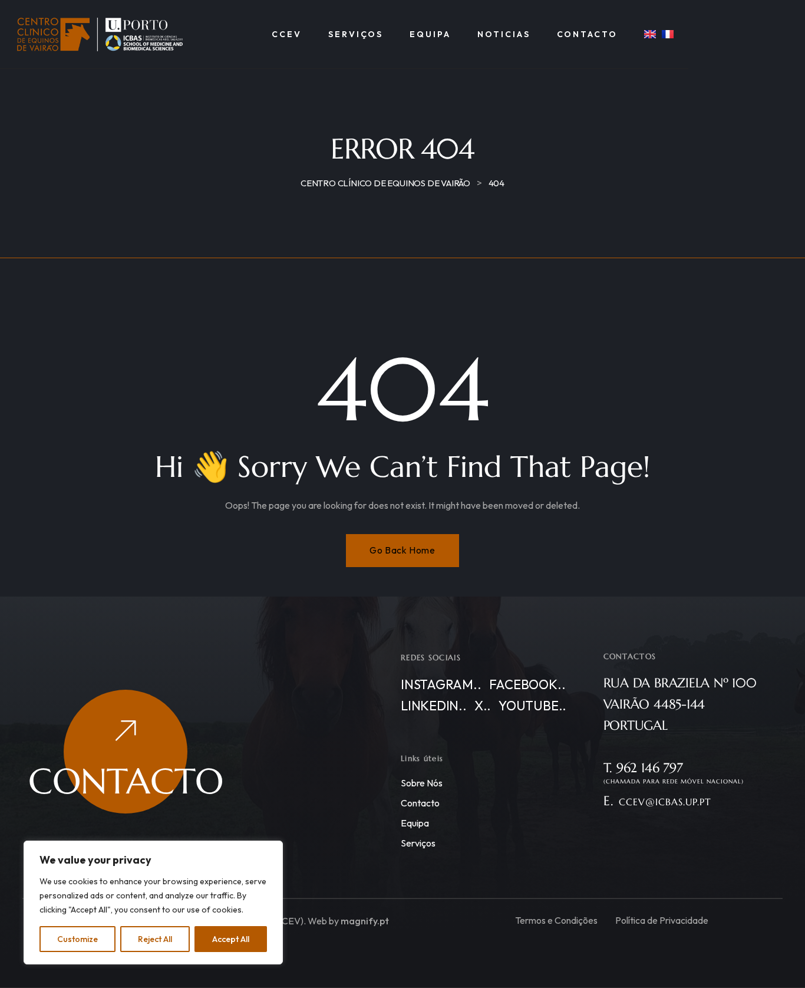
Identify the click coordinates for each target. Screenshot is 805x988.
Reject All (155, 939)
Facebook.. (527, 684)
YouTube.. (532, 705)
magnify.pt (365, 921)
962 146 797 (649, 768)
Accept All (230, 939)
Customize (77, 939)
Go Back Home (402, 550)
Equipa (415, 823)
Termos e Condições (556, 920)
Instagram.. (441, 684)
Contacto (420, 803)
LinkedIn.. (434, 705)
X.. (482, 705)
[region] (153, 902)
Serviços (418, 843)
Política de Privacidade (661, 920)
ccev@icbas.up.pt (665, 802)
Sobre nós (422, 783)
